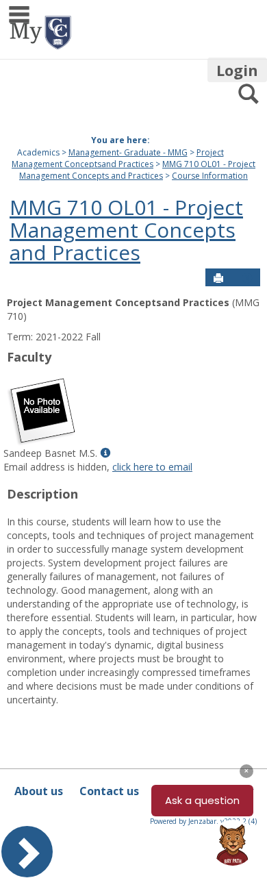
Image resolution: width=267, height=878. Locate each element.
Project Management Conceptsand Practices (118, 158)
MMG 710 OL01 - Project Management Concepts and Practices (137, 169)
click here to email (152, 466)
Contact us (109, 791)
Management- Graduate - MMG (128, 152)
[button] (247, 278)
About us (38, 791)
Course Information (210, 175)
